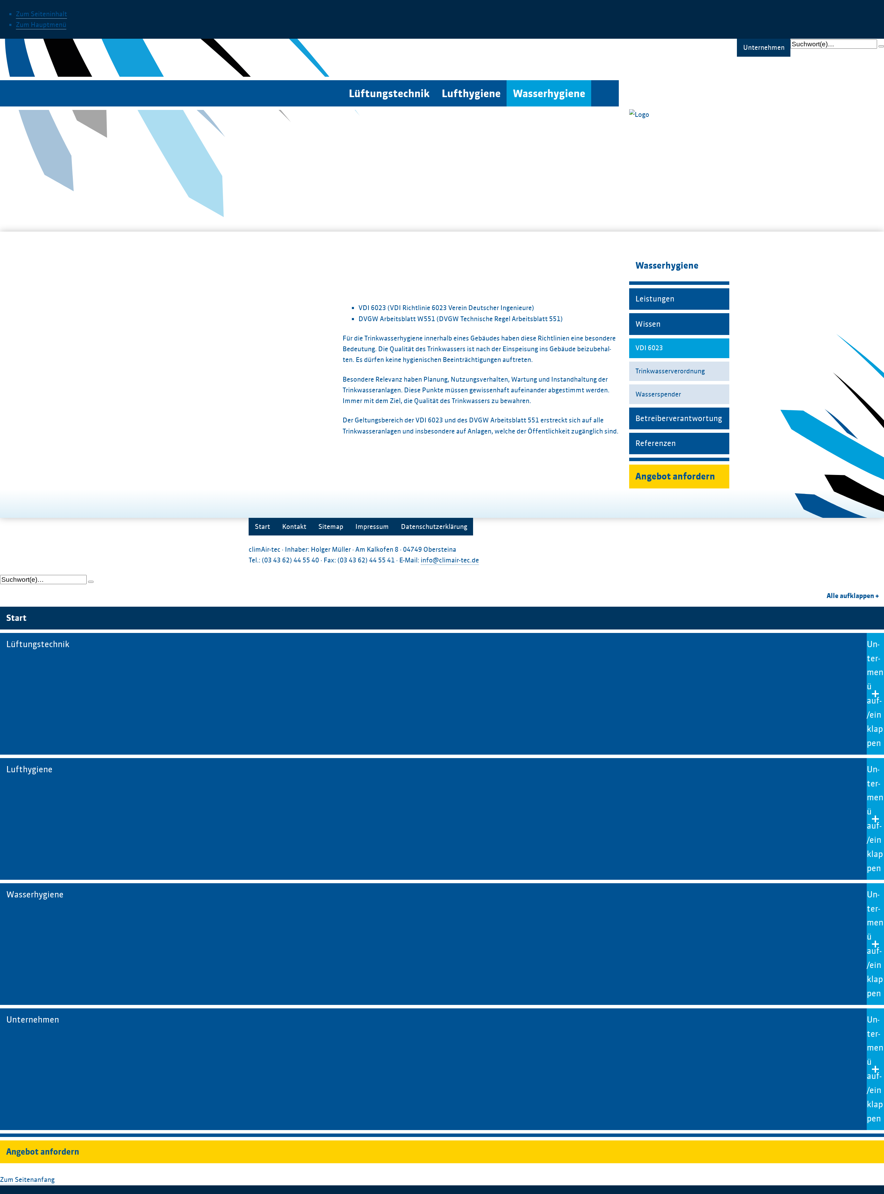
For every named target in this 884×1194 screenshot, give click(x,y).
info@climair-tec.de (450, 560)
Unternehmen (764, 48)
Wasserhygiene (549, 93)
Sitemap (330, 527)
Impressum (372, 527)
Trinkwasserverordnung (670, 371)
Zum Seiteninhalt (41, 14)
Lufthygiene (471, 93)
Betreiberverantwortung (678, 418)
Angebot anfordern (675, 476)
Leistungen (654, 299)
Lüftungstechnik (389, 93)
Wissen (648, 324)
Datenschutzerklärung (434, 527)
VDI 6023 (649, 348)
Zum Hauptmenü (41, 25)
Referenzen (655, 443)
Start (262, 527)
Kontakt (294, 527)
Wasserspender (658, 394)
